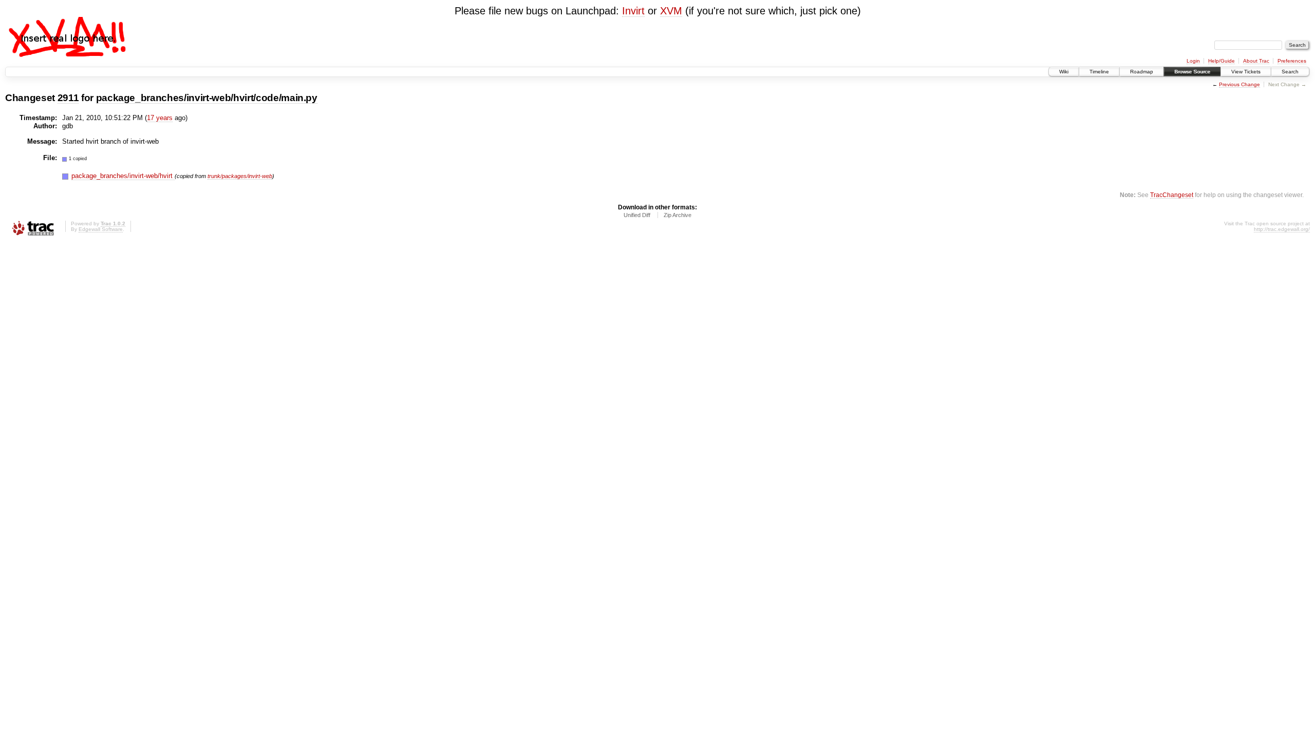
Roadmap (1141, 71)
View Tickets (1246, 71)
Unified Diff (637, 215)
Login (1193, 61)
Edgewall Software (101, 229)
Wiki (1063, 71)
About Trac (1256, 61)
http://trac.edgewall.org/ (1282, 229)
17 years (160, 118)
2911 (68, 97)
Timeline (1099, 71)
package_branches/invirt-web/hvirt (123, 176)
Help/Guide (1221, 61)
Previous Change (1239, 84)
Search (1290, 71)
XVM (671, 10)
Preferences (1292, 61)
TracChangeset (1171, 194)
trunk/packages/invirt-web (240, 176)
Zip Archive (677, 215)
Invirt (633, 10)
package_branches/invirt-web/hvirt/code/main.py (206, 97)
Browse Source (1192, 71)
